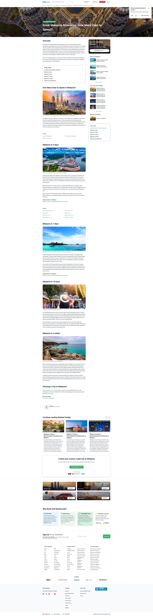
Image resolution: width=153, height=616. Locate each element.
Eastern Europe (57, 566)
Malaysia (57, 5)
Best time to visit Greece (94, 550)
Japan (55, 557)
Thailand (45, 562)
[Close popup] (149, 8)
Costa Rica (56, 554)
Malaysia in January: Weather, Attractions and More (102, 60)
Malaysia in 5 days (48, 72)
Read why (63, 523)
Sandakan (76, 264)
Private (68, 559)
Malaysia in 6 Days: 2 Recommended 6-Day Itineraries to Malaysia (101, 101)
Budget (68, 569)
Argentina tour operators (80, 567)
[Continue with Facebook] (132, 15)
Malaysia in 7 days (48, 74)
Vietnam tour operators (79, 564)
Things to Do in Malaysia (101, 118)
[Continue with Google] (135, 15)
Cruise (68, 552)
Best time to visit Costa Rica (95, 548)
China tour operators (81, 569)
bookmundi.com (97, 614)
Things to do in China (94, 562)
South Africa (46, 567)
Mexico (55, 559)
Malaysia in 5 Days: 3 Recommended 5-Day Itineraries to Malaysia (101, 95)
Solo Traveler (69, 562)
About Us (67, 591)
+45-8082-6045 (47, 614)
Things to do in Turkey (94, 566)
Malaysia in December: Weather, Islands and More (102, 66)
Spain (45, 554)
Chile (45, 557)
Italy (45, 550)
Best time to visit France (94, 557)
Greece (45, 559)
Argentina (46, 564)
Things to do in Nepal (94, 559)
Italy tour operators (80, 550)
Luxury (68, 567)
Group (68, 557)
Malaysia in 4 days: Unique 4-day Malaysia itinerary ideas (55, 201)
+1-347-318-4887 (56, 614)
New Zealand (56, 562)
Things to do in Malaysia (94, 564)
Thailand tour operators (79, 561)
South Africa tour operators (80, 558)
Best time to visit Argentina (95, 552)
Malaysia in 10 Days (48, 76)
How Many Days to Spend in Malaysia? (52, 69)
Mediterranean (57, 569)
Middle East (56, 567)
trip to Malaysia (46, 59)
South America (47, 566)
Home (44, 5)
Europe (45, 548)
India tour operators (81, 552)
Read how (80, 524)
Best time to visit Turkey (94, 555)
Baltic (55, 548)
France (45, 555)
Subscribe (106, 536)
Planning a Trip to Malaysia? (50, 80)
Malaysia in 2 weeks (48, 78)
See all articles (99, 82)
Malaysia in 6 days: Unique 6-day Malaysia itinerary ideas (55, 275)
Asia (54, 5)
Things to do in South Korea (95, 567)
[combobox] (62, 2)
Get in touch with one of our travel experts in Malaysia (54, 390)
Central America (57, 564)
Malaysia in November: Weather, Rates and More (101, 78)
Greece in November (94, 569)
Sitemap (67, 607)
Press (81, 595)
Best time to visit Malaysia (48, 398)
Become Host (83, 593)
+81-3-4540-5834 (66, 614)
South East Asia (57, 550)
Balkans (45, 569)
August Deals (102, 1)
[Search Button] (72, 2)
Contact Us (67, 595)
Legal (66, 605)
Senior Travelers (70, 564)
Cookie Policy (68, 603)
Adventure (69, 548)
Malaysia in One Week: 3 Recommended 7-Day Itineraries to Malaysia (101, 107)
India (55, 555)
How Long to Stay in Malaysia (66, 5)
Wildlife (68, 555)
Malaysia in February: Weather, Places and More (102, 72)
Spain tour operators (81, 548)
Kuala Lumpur (80, 47)
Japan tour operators (81, 554)
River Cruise (69, 554)
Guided (68, 566)
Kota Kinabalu (60, 51)
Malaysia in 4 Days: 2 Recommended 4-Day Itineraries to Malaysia (101, 89)
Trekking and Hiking (70, 550)
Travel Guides (95, 1)
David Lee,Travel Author (47, 34)
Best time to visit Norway (95, 554)
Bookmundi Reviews (69, 593)
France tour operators (81, 555)
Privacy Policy (68, 600)
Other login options (145, 15)
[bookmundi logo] (46, 2)
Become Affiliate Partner (85, 591)
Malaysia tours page (48, 393)
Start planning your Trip (76, 467)
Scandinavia (56, 552)
